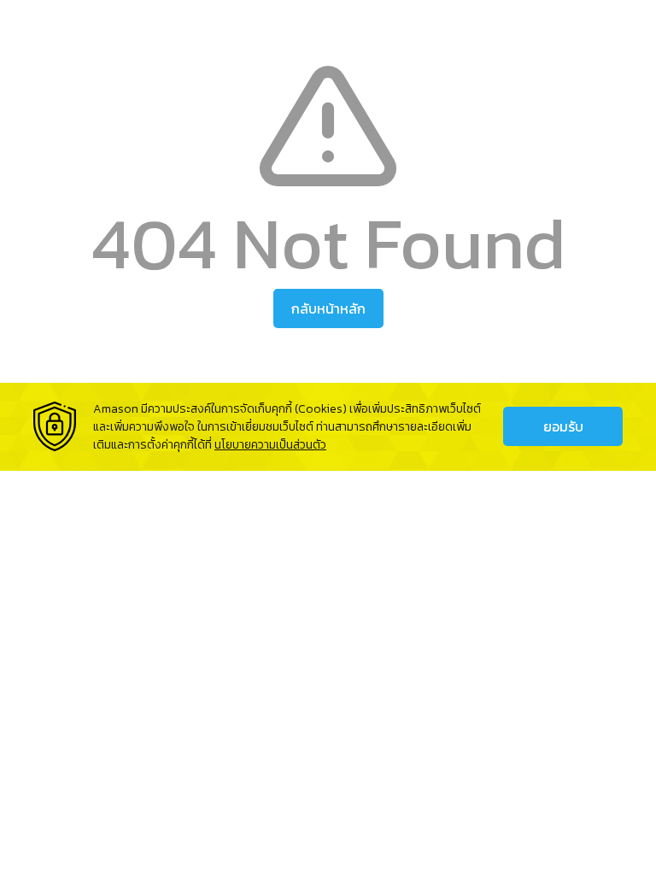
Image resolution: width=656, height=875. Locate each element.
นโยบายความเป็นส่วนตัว (270, 445)
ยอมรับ (563, 426)
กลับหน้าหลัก (328, 308)
